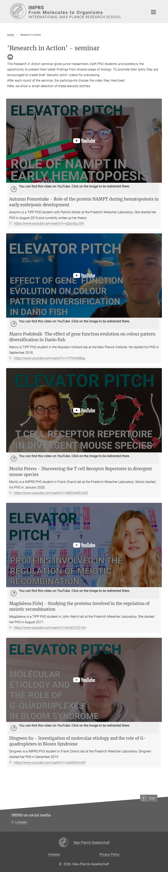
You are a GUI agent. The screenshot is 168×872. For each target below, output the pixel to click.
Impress (54, 854)
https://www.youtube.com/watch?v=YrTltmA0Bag (49, 358)
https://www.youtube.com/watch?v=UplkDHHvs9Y (49, 763)
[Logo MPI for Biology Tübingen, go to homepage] (76, 11)
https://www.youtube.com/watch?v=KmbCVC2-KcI (49, 628)
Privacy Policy (109, 854)
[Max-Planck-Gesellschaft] (66, 843)
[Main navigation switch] (153, 12)
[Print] (10, 57)
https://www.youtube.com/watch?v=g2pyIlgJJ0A (48, 223)
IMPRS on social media (31, 815)
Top (152, 798)
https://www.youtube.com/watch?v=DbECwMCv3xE (50, 493)
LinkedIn (21, 822)
